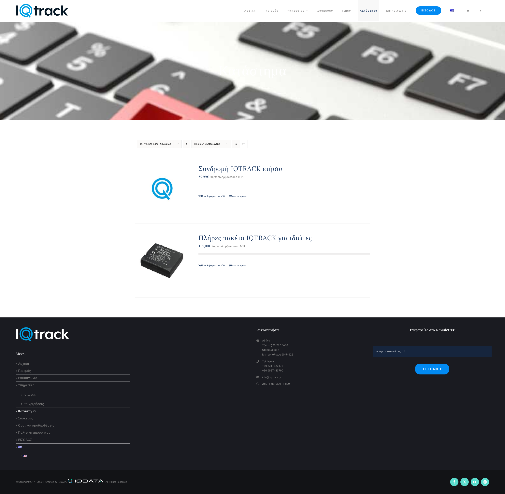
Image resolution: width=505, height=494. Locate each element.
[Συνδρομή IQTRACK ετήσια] (162, 189)
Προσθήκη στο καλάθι (213, 196)
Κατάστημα (27, 411)
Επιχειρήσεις (33, 403)
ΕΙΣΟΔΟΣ (25, 439)
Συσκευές (25, 418)
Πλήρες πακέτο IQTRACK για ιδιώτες (255, 238)
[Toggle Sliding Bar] (480, 10)
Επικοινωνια (27, 377)
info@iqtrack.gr (271, 377)
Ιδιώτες (29, 394)
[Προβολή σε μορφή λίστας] (244, 144)
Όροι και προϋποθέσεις (36, 425)
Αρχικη (23, 363)
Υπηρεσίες (26, 385)
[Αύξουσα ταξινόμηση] (186, 144)
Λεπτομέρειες (239, 196)
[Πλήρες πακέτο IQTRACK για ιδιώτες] (162, 261)
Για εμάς (24, 370)
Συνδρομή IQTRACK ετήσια (240, 168)
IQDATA (62, 481)
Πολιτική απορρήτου (34, 432)
